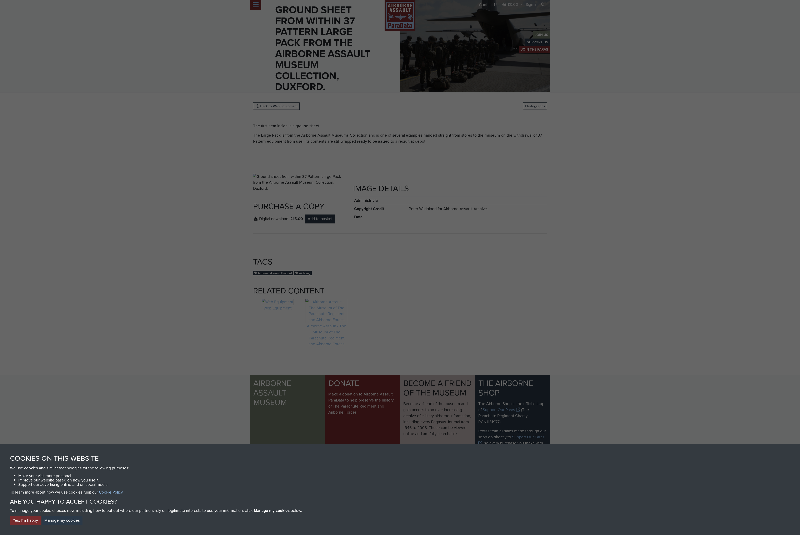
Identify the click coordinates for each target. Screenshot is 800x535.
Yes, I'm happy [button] (25, 520)
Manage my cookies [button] (62, 520)
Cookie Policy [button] (111, 492)
